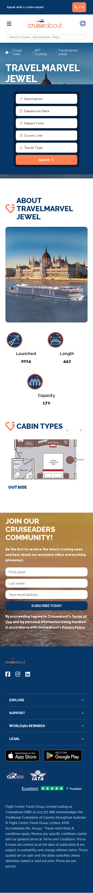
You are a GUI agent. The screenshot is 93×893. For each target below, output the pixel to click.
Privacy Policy (73, 627)
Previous (67, 430)
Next (80, 430)
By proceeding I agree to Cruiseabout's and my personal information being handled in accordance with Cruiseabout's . (46, 622)
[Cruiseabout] (45, 26)
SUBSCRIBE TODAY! (46, 606)
